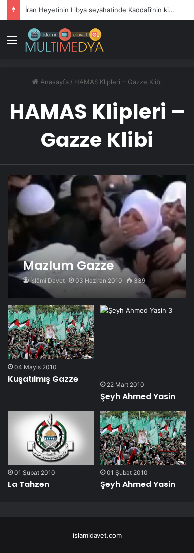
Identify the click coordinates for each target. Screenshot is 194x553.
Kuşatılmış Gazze (43, 379)
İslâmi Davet (47, 280)
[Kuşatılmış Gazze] (50, 332)
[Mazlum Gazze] (97, 236)
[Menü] (12, 43)
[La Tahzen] (50, 438)
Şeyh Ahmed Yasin (137, 396)
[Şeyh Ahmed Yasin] (136, 341)
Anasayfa (53, 82)
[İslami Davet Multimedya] (64, 39)
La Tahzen (28, 484)
